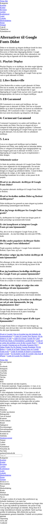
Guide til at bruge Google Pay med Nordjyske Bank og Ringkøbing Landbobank (20, 339)
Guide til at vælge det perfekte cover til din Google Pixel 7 (21, 342)
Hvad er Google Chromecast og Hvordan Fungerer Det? (21, 344)
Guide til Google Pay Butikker (18, 356)
